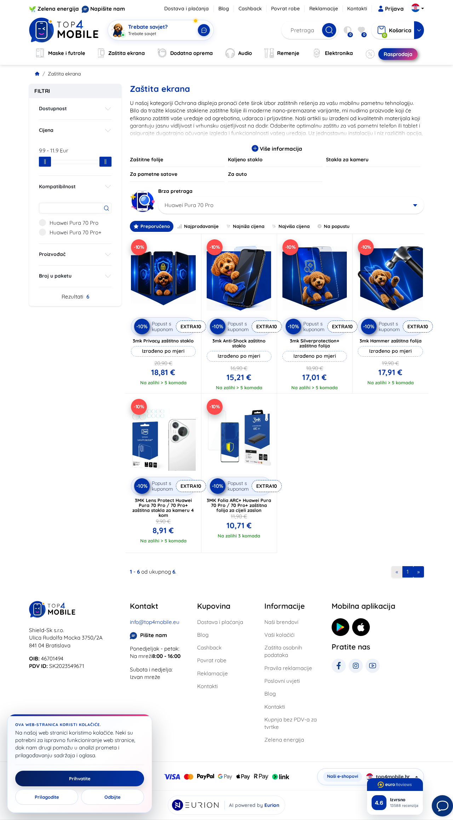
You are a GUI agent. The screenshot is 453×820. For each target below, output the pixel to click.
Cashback (250, 8)
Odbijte (112, 797)
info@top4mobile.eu (154, 622)
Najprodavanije (201, 226)
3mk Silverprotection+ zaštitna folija (314, 343)
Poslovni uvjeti (282, 680)
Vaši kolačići (279, 634)
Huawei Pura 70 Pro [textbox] (189, 205)
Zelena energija (58, 8)
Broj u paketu (55, 276)
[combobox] (291, 205)
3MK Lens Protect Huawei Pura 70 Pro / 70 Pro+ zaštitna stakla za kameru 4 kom (163, 507)
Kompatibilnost (57, 186)
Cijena (46, 130)
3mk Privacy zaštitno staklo (163, 341)
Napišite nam (107, 8)
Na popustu (337, 226)
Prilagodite (47, 797)
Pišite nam (153, 635)
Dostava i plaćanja (186, 8)
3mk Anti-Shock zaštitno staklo (238, 343)
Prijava (394, 8)
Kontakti (357, 8)
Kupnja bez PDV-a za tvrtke (290, 723)
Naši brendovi (281, 622)
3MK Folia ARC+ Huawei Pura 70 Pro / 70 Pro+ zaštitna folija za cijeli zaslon (239, 505)
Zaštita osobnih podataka (283, 651)
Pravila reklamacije (288, 668)
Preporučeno (155, 226)
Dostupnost (53, 108)
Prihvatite (80, 778)
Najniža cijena (248, 226)
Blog (223, 8)
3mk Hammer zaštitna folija (391, 341)
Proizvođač (52, 254)
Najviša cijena (294, 226)
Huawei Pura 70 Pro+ (76, 232)
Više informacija (280, 148)
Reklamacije (323, 8)
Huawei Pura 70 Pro (74, 222)
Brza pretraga (175, 191)
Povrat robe (285, 8)
